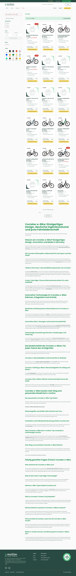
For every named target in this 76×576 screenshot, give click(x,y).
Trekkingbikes (33, 490)
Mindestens (7, 32)
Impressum (7, 572)
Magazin (60, 8)
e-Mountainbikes (52, 489)
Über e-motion (43, 555)
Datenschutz (12, 572)
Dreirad (12, 8)
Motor (6, 42)
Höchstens (16, 32)
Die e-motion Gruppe (44, 559)
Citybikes (46, 490)
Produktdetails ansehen (32, 49)
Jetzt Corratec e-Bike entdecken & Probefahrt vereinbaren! (35, 455)
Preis (6, 31)
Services (54, 8)
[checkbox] (5, 23)
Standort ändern (67, 18)
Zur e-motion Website (67, 572)
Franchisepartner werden (45, 557)
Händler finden (67, 8)
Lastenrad (17, 8)
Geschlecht (8, 21)
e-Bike (7, 8)
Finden (68, 4)
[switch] (6, 14)
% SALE (23, 8)
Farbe (6, 48)
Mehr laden (48, 215)
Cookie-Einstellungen (20, 572)
